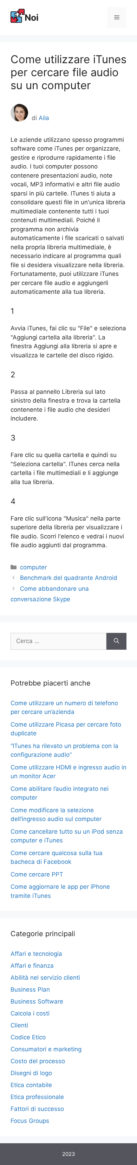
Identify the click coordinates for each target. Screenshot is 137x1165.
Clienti (19, 1025)
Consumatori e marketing (46, 1049)
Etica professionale (37, 1096)
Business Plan (30, 989)
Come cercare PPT (37, 874)
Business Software (37, 1001)
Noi (32, 17)
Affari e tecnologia (36, 953)
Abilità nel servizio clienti (45, 977)
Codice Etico (28, 1037)
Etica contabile (31, 1084)
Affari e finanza (32, 965)
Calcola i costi (30, 1013)
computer (33, 567)
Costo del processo (38, 1061)
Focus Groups (30, 1120)
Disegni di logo (31, 1073)
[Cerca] (116, 641)
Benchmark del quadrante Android (68, 577)
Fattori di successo (37, 1108)
